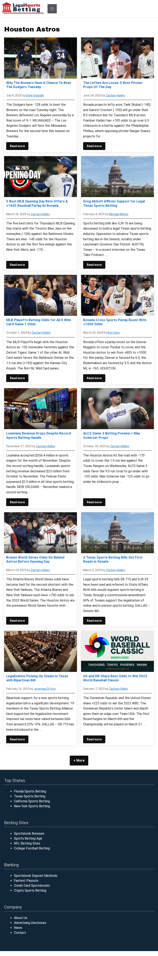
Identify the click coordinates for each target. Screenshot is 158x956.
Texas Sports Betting (29, 796)
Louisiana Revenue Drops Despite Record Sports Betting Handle (38, 435)
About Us (20, 918)
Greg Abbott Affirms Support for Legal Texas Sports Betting (114, 203)
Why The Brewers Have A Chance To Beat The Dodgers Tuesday (38, 85)
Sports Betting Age (28, 838)
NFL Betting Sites (27, 843)
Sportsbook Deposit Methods (35, 876)
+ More (79, 760)
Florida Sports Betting (30, 791)
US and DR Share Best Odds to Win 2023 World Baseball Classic (115, 678)
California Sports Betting (32, 801)
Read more (17, 146)
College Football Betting (32, 848)
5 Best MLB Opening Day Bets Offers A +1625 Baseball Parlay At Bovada (37, 203)
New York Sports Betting (32, 806)
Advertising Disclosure (30, 923)
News (18, 928)
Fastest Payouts (26, 881)
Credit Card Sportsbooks (32, 885)
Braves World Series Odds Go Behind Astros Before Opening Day (35, 559)
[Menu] (52, 8)
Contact (20, 933)
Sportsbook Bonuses (29, 833)
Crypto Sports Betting (30, 890)
